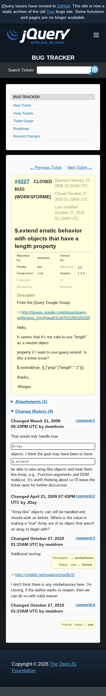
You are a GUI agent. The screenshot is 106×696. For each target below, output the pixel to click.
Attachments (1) (31, 401)
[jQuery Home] (38, 37)
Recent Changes (26, 136)
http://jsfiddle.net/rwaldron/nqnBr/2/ (45, 575)
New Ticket (22, 105)
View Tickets (23, 113)
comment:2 (85, 496)
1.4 (80, 266)
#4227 (22, 181)
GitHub (63, 6)
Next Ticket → (79, 167)
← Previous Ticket (46, 167)
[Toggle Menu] (96, 35)
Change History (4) (34, 411)
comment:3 (85, 538)
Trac (51, 11)
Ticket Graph (23, 121)
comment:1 (85, 421)
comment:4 (85, 605)
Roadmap (21, 129)
